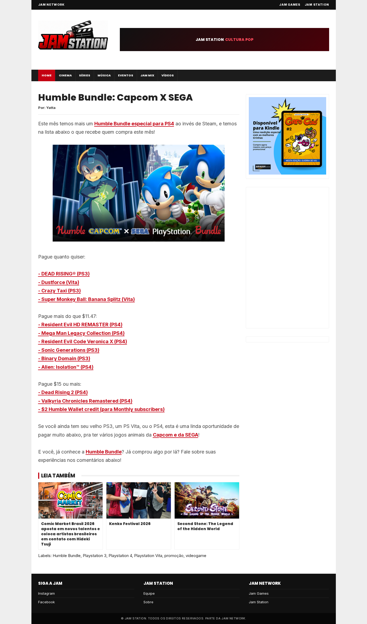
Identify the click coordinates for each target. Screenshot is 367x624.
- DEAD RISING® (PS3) (64, 273)
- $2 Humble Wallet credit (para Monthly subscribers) (101, 409)
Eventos (125, 75)
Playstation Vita (148, 555)
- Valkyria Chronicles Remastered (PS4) (85, 401)
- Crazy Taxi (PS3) (59, 290)
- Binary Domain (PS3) (64, 358)
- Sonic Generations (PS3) (68, 350)
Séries (84, 75)
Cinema (65, 75)
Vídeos (167, 75)
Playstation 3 (94, 555)
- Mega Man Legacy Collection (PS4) (81, 333)
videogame (196, 555)
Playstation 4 (120, 555)
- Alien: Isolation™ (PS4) (65, 367)
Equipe (149, 593)
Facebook (46, 602)
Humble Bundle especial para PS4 (134, 123)
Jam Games (289, 4)
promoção (174, 555)
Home (47, 75)
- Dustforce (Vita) (58, 282)
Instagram (46, 593)
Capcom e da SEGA (175, 435)
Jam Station (317, 4)
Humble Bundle (104, 452)
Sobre (148, 602)
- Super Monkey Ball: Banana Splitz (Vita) (86, 299)
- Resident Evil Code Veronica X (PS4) (82, 341)
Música (104, 75)
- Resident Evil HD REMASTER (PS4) (80, 324)
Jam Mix (147, 75)
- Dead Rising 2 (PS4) (63, 392)
